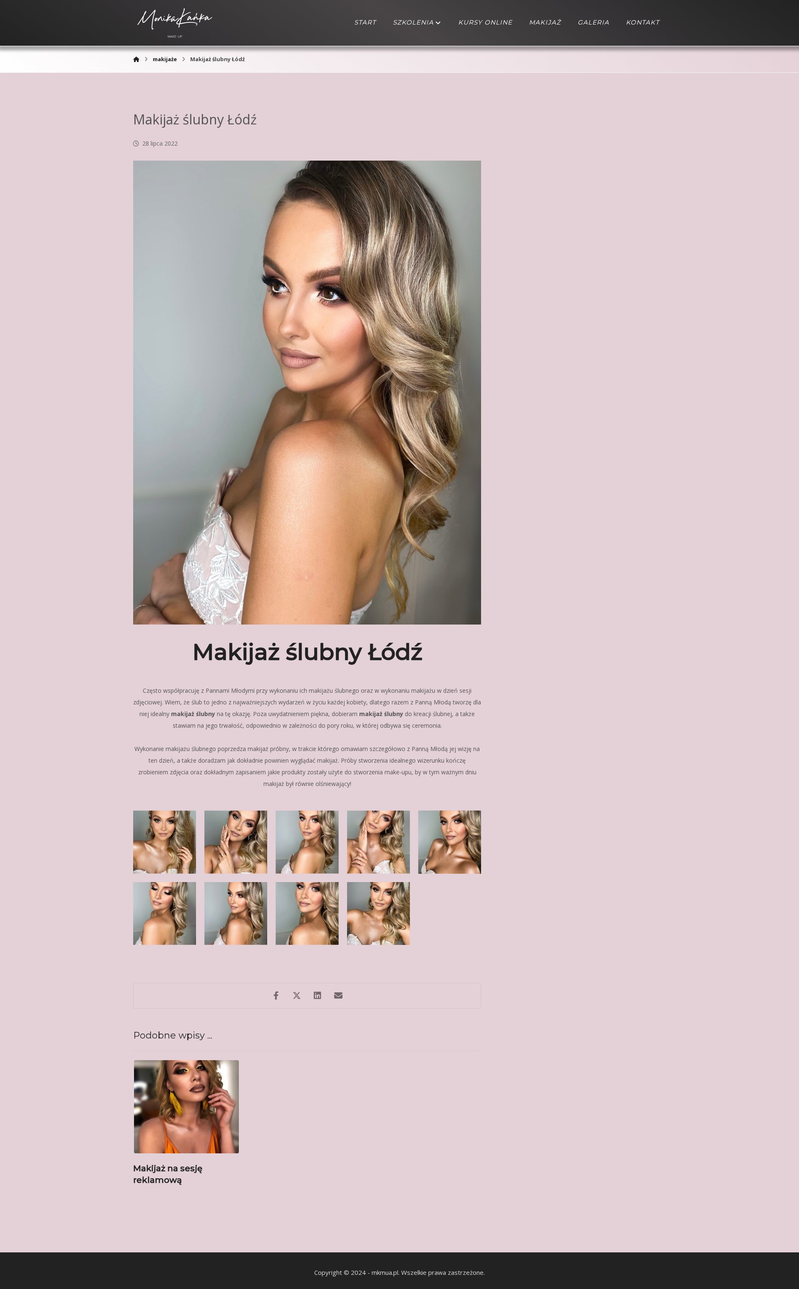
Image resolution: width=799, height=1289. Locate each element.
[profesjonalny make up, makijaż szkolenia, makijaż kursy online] (174, 23)
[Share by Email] (338, 995)
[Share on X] (296, 995)
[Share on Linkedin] (317, 995)
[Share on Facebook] (276, 995)
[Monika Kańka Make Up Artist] (136, 59)
